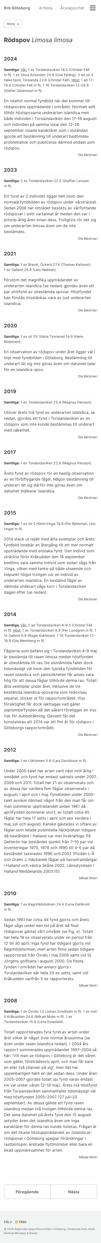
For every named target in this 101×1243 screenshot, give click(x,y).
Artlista (45, 7)
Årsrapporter (72, 7)
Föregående (27, 1191)
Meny (11, 24)
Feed (22, 1222)
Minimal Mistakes (15, 1233)
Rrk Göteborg (17, 7)
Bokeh (33, 1233)
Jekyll (91, 1229)
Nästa (73, 1191)
